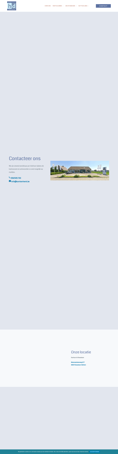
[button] (62, 5)
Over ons (48, 5)
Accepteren (94, 451)
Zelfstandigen (70, 5)
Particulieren (57, 5)
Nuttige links (83, 5)
